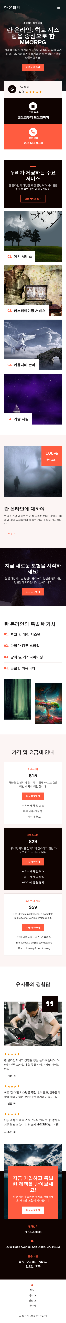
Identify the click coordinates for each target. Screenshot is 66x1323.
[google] (12, 89)
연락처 (32, 1305)
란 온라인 (12, 7)
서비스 (32, 1295)
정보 (32, 1290)
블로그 (32, 1300)
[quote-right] (50, 1004)
